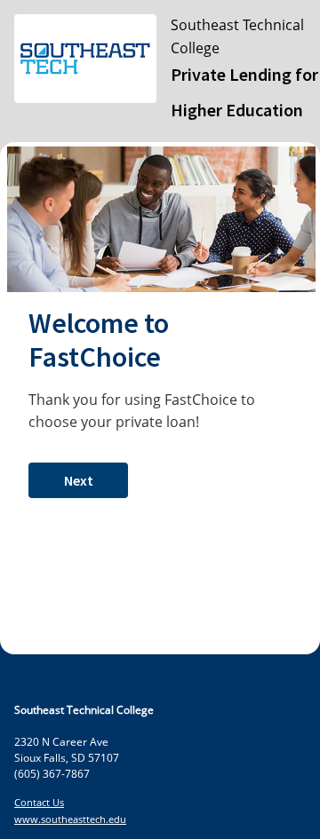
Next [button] (78, 480)
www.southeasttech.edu (70, 819)
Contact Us (39, 802)
